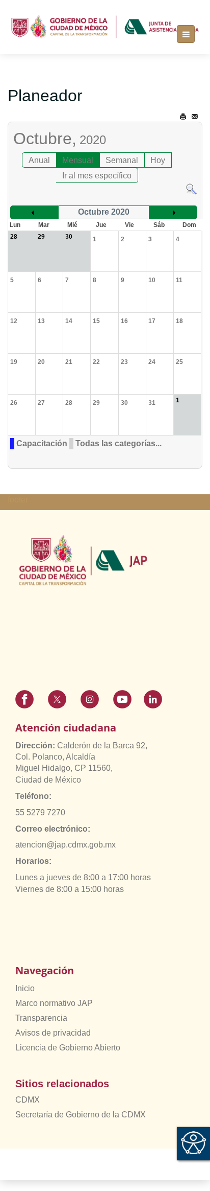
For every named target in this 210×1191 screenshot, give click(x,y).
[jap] (105, 26)
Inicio (25, 988)
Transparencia (41, 1018)
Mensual (77, 160)
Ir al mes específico (97, 175)
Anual (39, 160)
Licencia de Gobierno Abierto (67, 1047)
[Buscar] (191, 188)
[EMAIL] (195, 116)
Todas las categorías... (118, 443)
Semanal (122, 160)
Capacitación (41, 443)
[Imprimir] (183, 116)
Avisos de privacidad (53, 1032)
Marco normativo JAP (54, 1003)
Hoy (157, 160)
